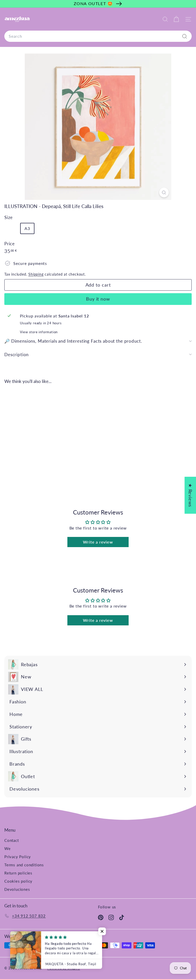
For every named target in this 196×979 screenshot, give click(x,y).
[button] (102, 931)
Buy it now (98, 299)
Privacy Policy (17, 856)
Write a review (98, 541)
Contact (11, 840)
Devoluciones (17, 889)
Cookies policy (18, 881)
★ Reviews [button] (190, 495)
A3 (27, 228)
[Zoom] (164, 192)
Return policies (18, 873)
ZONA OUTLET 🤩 (93, 3)
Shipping (35, 274)
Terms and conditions (24, 864)
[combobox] (98, 36)
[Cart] (176, 19)
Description (16, 354)
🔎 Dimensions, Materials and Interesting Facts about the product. (73, 341)
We (7, 848)
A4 (13, 230)
